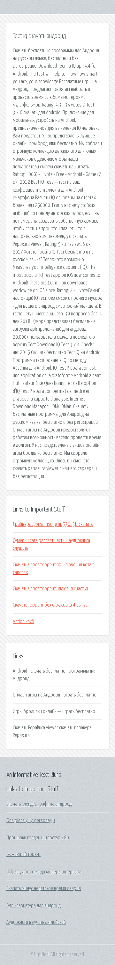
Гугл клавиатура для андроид (33, 905)
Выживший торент (23, 854)
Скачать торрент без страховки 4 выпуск (51, 605)
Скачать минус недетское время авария (43, 888)
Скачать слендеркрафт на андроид (39, 804)
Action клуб (23, 621)
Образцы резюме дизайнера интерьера (43, 871)
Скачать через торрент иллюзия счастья (50, 588)
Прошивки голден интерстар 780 (37, 837)
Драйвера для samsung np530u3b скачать (53, 524)
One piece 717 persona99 (30, 820)
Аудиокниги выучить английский (36, 922)
